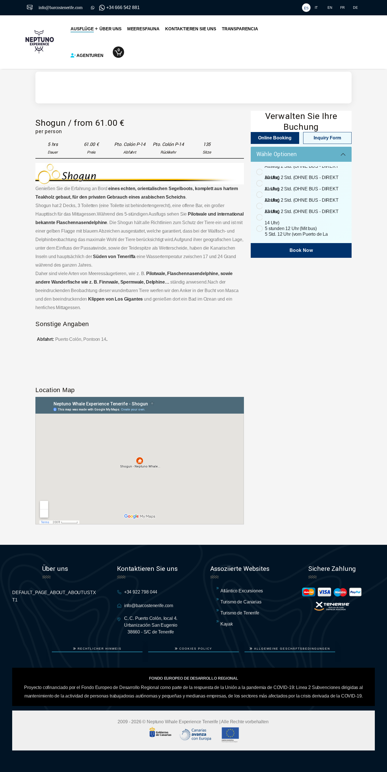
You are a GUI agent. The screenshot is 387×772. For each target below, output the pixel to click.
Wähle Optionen (276, 154)
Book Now (301, 250)
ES (306, 8)
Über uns (110, 28)
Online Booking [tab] (275, 137)
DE (355, 8)
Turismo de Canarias (240, 601)
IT (316, 8)
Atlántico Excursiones (241, 590)
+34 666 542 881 (123, 7)
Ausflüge (82, 28)
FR (342, 8)
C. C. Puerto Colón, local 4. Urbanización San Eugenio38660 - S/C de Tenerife (151, 625)
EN (330, 8)
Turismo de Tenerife (239, 613)
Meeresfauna (143, 28)
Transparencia (240, 28)
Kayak (226, 624)
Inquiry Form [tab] (327, 137)
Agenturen (89, 55)
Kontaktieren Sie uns (190, 28)
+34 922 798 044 (141, 592)
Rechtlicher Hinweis (99, 648)
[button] (120, 52)
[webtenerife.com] (332, 605)
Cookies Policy (195, 648)
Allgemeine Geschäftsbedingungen (291, 648)
